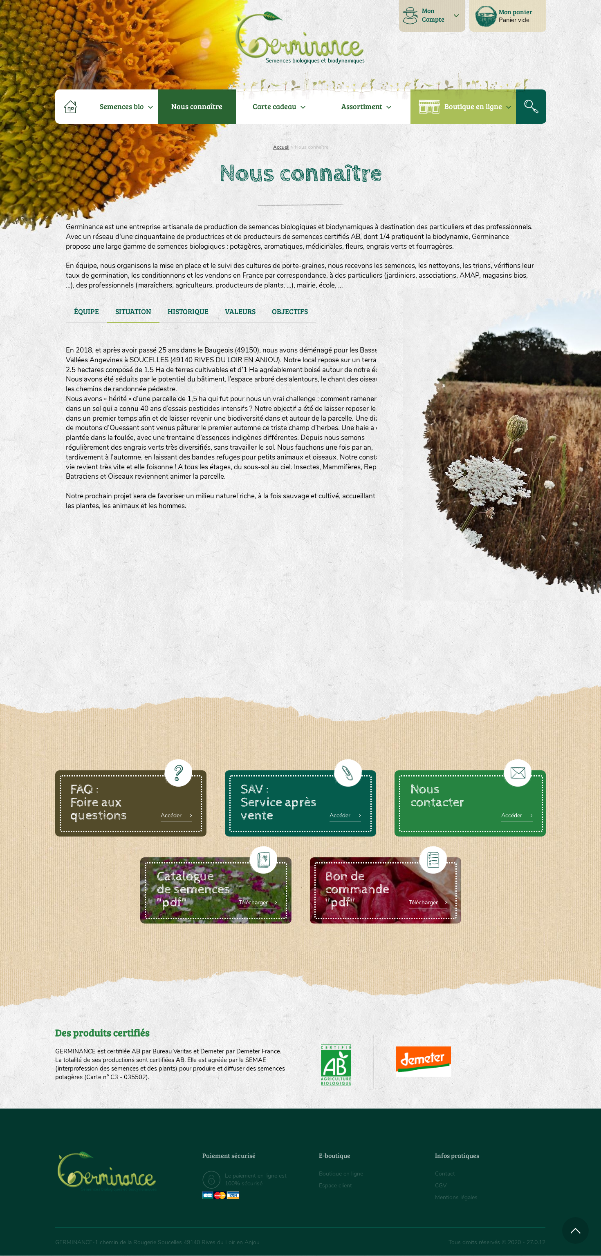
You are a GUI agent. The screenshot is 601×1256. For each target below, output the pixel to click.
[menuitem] (507, 16)
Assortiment (361, 106)
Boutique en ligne (473, 106)
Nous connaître (196, 106)
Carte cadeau (274, 106)
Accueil (281, 147)
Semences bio (122, 106)
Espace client (335, 1185)
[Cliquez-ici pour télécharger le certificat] (423, 1061)
